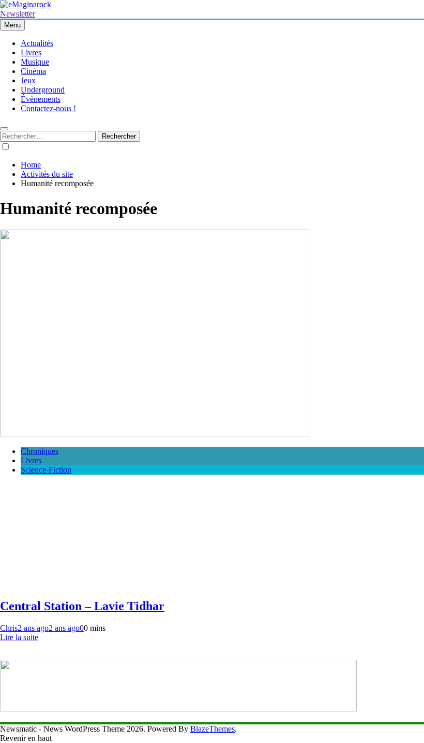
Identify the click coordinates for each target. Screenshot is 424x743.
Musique (35, 61)
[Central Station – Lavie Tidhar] (155, 433)
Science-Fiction (46, 469)
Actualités (37, 43)
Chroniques (39, 451)
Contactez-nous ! (48, 108)
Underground (43, 89)
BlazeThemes (212, 728)
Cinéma (33, 71)
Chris (9, 628)
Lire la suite (19, 637)
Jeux (28, 80)
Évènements (40, 99)
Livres (31, 52)
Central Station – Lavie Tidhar (82, 606)
